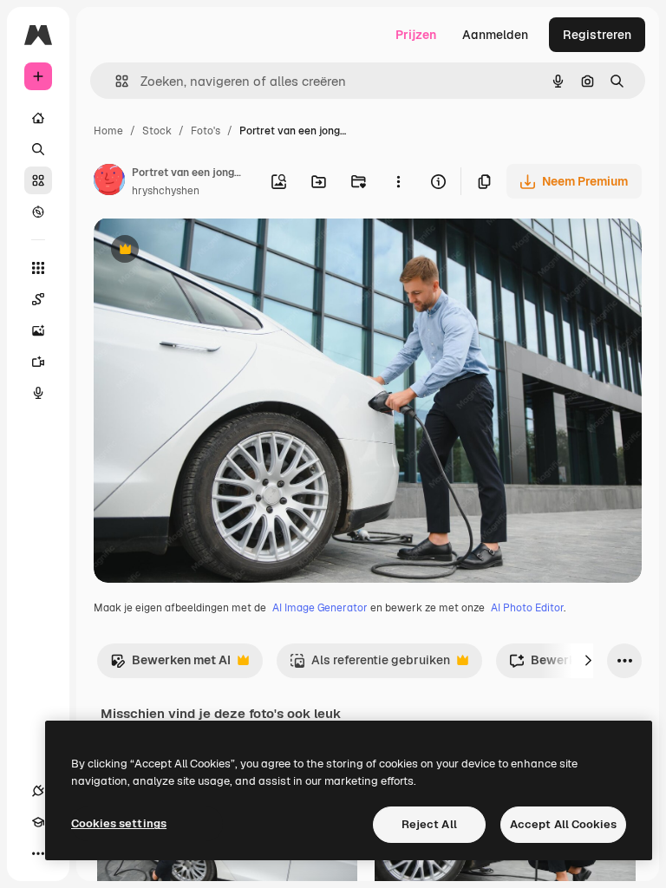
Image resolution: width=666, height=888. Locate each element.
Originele (207, 251)
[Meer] (38, 853)
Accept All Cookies (563, 824)
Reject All (429, 824)
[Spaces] (38, 299)
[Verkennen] (38, 211)
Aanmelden (495, 34)
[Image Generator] (38, 330)
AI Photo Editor (527, 608)
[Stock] (38, 180)
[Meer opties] (398, 181)
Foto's (205, 131)
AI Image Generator (320, 608)
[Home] (38, 118)
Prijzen (415, 34)
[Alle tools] (38, 268)
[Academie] (38, 822)
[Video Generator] (38, 361)
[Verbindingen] (38, 791)
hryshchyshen (165, 191)
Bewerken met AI (170, 664)
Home (108, 131)
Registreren (597, 34)
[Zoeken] (38, 149)
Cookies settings (118, 823)
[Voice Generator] (38, 393)
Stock (157, 131)
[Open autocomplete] (115, 81)
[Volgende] (588, 660)
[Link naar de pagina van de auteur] (109, 182)
